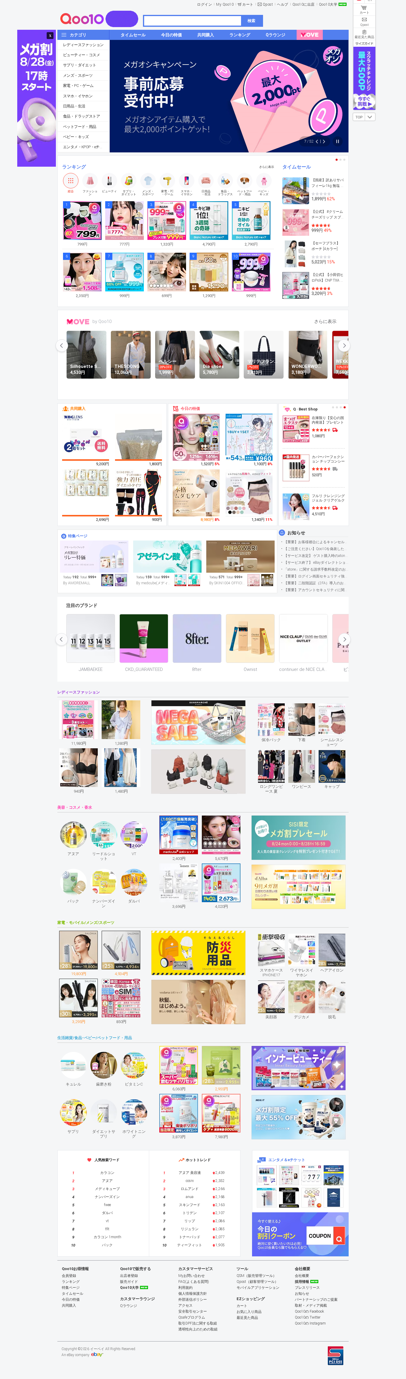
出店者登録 (129, 1276)
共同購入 (78, 408)
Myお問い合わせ (191, 1276)
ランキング (74, 167)
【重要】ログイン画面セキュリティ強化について (316, 576)
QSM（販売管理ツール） (256, 1276)
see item (276, 707)
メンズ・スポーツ (77, 75)
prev (62, 345)
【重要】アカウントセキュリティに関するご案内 (316, 590)
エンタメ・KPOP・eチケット (86, 147)
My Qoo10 (225, 4)
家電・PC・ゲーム (78, 85)
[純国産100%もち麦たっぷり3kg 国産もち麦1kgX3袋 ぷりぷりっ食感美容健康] (139, 445)
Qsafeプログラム (191, 1317)
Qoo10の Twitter (307, 1317)
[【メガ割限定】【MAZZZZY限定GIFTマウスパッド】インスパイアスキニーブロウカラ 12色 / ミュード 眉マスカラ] (196, 437)
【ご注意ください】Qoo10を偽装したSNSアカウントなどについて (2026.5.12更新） (316, 549)
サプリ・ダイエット (79, 65)
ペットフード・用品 (79, 126)
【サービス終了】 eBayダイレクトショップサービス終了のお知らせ (316, 562)
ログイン (204, 4)
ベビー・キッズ (76, 137)
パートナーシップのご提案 (316, 1299)
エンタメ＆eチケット (286, 1160)
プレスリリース (307, 1288)
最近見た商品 (247, 1318)
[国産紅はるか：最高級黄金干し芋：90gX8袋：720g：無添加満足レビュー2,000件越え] (86, 482)
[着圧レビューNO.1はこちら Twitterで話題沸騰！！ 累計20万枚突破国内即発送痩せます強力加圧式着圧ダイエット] (139, 493)
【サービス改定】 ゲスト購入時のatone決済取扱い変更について (316, 556)
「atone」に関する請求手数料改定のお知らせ (316, 569)
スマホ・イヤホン (77, 96)
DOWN (370, 117)
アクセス (185, 1305)
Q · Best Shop (305, 409)
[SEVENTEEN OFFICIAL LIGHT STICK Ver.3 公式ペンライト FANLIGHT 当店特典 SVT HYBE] (267, 1198)
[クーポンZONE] (300, 1234)
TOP (359, 117)
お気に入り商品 (249, 1312)
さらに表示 (266, 166)
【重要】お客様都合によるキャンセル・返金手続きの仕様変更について (316, 542)
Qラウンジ (128, 1306)
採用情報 (302, 1282)
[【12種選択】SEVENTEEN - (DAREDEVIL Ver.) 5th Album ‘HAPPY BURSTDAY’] (289, 1198)
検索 (251, 20)
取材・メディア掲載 (311, 1305)
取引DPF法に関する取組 (197, 1323)
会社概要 (302, 1276)
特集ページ (77, 536)
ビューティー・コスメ (81, 55)
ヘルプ (282, 4)
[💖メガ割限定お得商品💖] (240, 557)
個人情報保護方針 (192, 1293)
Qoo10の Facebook (309, 1311)
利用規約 (185, 1288)
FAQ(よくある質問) (193, 1282)
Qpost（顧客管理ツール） (257, 1282)
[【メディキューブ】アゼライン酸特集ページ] (167, 557)
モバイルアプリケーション (258, 1288)
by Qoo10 (101, 321)
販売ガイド (129, 1282)
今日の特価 (190, 408)
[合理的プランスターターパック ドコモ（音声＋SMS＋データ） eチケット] (334, 1198)
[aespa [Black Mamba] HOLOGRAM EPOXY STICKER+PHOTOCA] (289, 1175)
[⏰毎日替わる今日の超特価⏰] (94, 557)
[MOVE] (310, 35)
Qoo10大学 (328, 4)
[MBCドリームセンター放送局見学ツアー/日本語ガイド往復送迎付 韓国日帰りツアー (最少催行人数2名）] (334, 1175)
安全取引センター (192, 1311)
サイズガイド (364, 43)
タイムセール (296, 167)
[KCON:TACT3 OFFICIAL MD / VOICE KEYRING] (267, 1175)
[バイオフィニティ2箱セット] (86, 437)
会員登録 (69, 1276)
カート (248, 4)
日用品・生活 (74, 106)
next (344, 345)
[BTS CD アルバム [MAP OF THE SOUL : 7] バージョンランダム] (311, 1175)
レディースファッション (83, 45)
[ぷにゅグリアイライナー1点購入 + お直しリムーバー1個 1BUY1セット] (249, 437)
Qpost (268, 4)
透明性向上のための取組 (198, 1329)
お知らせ (296, 532)
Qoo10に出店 (303, 4)
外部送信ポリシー (192, 1299)
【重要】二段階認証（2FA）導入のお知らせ (316, 583)
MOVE (78, 322)
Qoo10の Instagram (310, 1323)
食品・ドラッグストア (81, 116)
